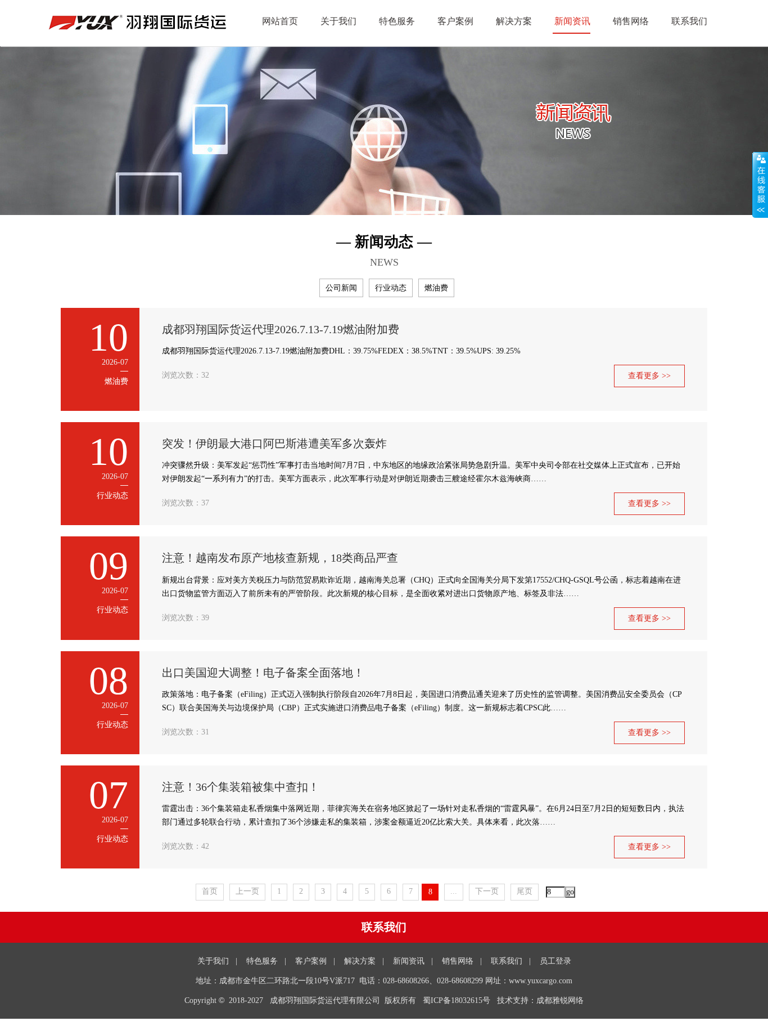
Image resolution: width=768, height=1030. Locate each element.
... (453, 891)
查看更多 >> (649, 375)
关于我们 (338, 21)
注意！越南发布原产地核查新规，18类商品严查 (280, 558)
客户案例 (455, 21)
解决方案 (514, 21)
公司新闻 (341, 288)
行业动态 (390, 288)
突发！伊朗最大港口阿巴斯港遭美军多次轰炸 (274, 443)
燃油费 (436, 288)
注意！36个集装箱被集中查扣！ (240, 787)
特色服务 (397, 21)
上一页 (247, 891)
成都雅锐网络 (560, 1000)
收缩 (760, 185)
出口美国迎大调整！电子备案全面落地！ (263, 672)
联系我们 (689, 21)
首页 (210, 891)
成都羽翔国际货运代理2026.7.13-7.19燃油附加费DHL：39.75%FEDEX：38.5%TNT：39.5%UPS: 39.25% (341, 351)
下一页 (487, 891)
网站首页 (280, 21)
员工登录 (555, 961)
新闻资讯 (572, 21)
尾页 (524, 891)
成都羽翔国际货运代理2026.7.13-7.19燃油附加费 (280, 329)
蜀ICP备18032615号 (456, 1000)
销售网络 (631, 21)
